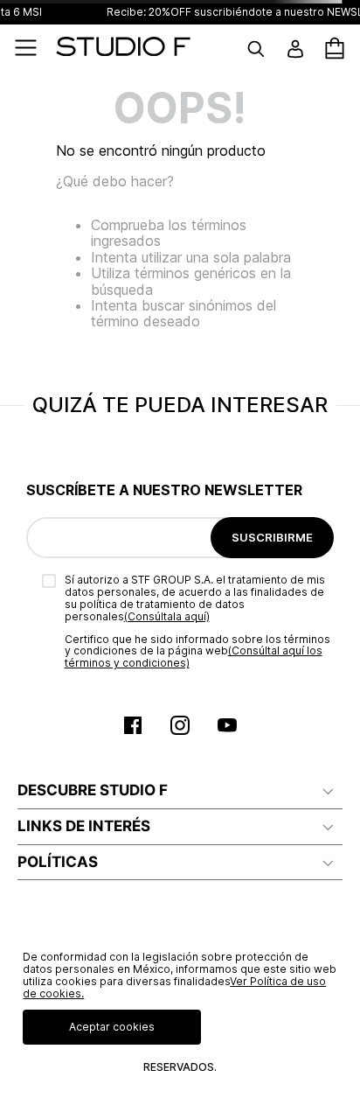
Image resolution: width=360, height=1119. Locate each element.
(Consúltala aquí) (167, 616)
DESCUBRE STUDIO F (92, 790)
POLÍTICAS (57, 862)
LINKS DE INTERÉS (83, 826)
